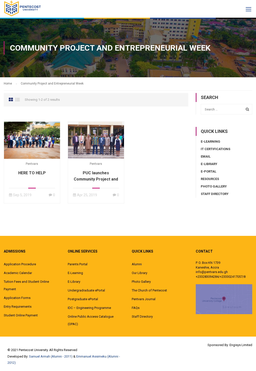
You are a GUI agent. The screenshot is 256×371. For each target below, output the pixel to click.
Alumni (137, 264)
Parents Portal (78, 264)
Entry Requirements (18, 306)
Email (205, 156)
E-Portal (208, 171)
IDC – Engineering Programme (89, 308)
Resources (210, 179)
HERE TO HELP (32, 173)
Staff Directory (214, 194)
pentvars (32, 164)
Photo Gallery (214, 186)
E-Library (209, 164)
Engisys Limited (241, 345)
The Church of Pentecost (149, 290)
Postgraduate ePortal (83, 299)
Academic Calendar (18, 273)
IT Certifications (215, 149)
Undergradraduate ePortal (86, 290)
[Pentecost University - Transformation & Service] (22, 8)
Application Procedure (20, 264)
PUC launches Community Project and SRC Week (96, 179)
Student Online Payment (21, 315)
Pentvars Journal (144, 299)
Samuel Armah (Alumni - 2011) (50, 356)
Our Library (139, 273)
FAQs (136, 308)
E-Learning (210, 141)
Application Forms (17, 298)
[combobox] (226, 109)
